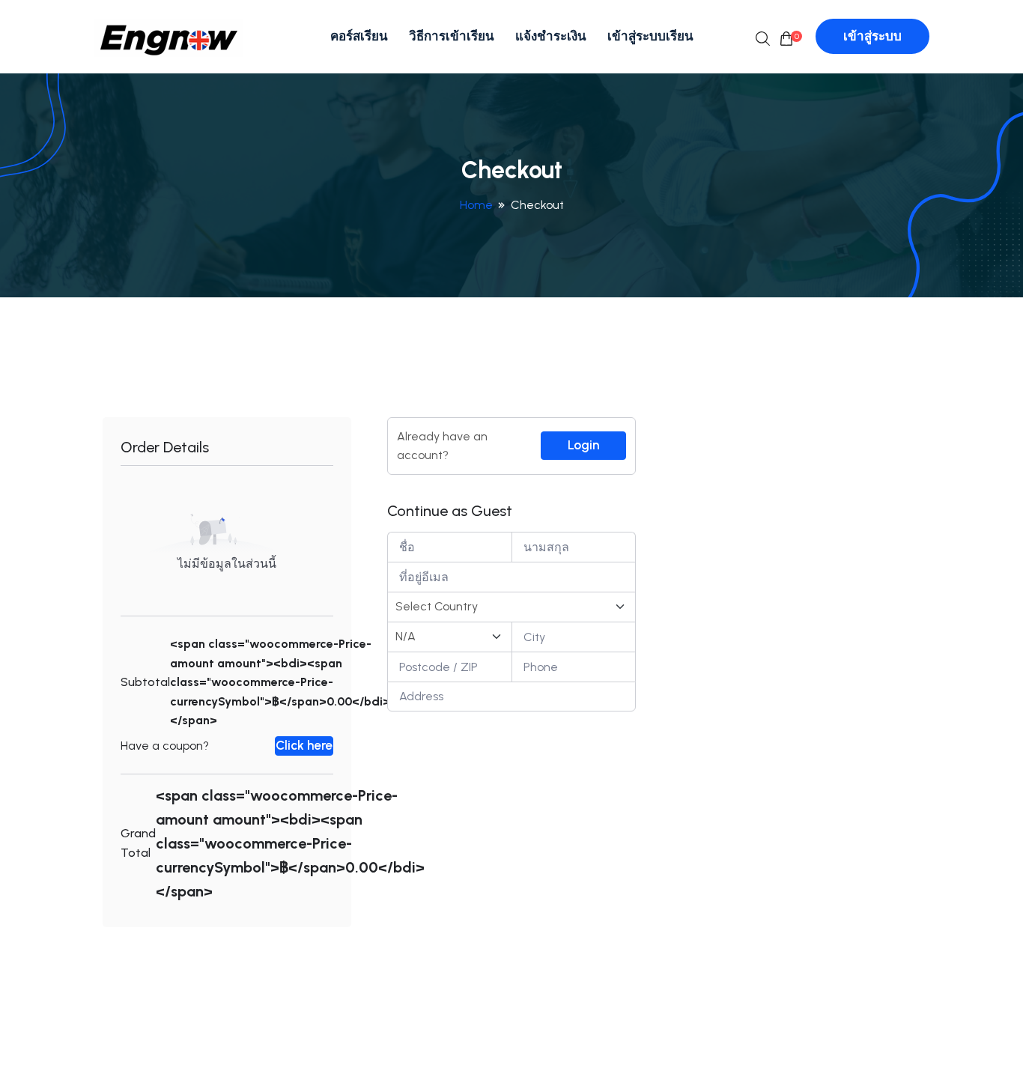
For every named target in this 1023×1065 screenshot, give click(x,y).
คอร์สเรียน (359, 35)
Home (476, 205)
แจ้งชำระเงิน (550, 35)
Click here (304, 745)
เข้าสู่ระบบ (872, 35)
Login (583, 444)
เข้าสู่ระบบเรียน (650, 35)
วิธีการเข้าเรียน (451, 35)
